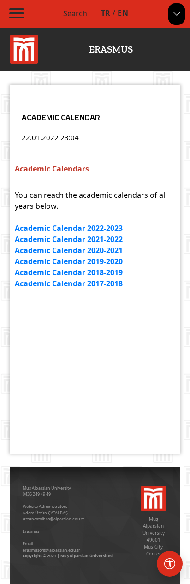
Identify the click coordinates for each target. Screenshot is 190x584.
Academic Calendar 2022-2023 (69, 228)
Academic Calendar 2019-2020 (69, 261)
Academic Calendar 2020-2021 (69, 250)
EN (123, 13)
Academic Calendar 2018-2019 (69, 272)
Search (75, 13)
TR (106, 13)
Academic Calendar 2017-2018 (69, 283)
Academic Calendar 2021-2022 (69, 239)
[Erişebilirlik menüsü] (170, 564)
